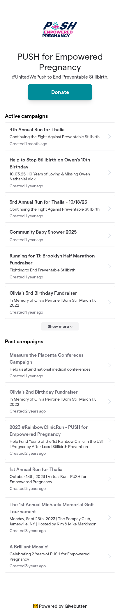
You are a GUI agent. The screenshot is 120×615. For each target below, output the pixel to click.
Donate (60, 92)
